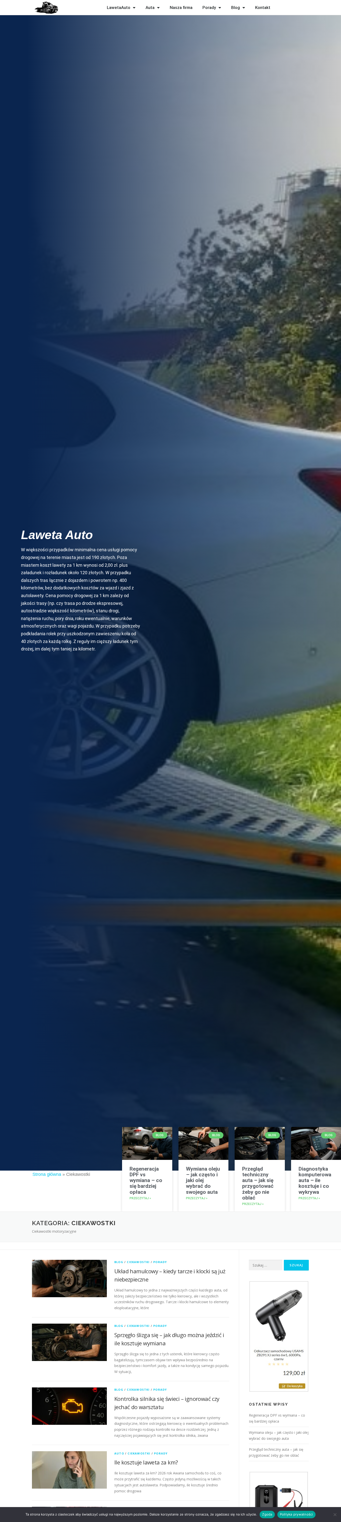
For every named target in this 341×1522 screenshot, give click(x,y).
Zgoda (267, 1514)
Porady (209, 7)
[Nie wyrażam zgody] (334, 1514)
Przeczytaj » (140, 1198)
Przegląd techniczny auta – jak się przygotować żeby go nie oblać (258, 1183)
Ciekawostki (138, 1262)
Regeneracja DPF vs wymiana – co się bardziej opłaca (146, 1180)
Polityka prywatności (296, 1514)
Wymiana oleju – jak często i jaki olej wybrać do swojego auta (203, 1180)
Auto (119, 1453)
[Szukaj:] (265, 1265)
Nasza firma (181, 7)
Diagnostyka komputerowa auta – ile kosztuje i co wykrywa (315, 1180)
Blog (235, 7)
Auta (150, 7)
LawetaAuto (118, 7)
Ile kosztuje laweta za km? (146, 1462)
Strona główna (46, 1174)
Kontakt (262, 7)
